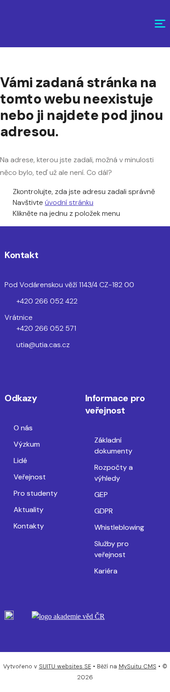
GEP (101, 494)
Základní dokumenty (113, 445)
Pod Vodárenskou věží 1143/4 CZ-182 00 (69, 284)
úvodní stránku (69, 202)
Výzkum (27, 444)
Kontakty (29, 526)
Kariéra (105, 571)
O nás (23, 428)
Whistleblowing (119, 527)
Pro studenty (36, 493)
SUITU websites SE (65, 666)
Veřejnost (30, 477)
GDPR (103, 511)
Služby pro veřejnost (111, 549)
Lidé (20, 460)
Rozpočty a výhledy (113, 473)
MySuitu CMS (137, 666)
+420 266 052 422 (47, 301)
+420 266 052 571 (46, 328)
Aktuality (29, 509)
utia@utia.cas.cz (43, 344)
